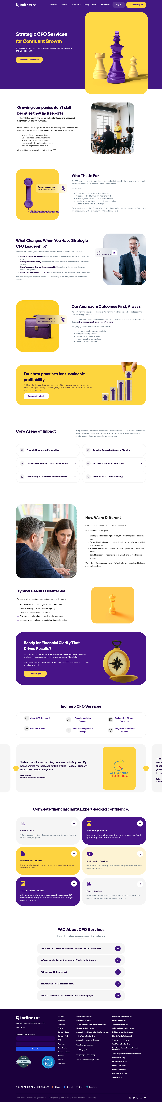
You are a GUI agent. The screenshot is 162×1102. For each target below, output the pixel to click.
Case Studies (62, 1048)
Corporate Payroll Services (121, 1040)
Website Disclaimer (78, 1098)
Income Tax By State (119, 1069)
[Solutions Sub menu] (68, 4)
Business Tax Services (31, 861)
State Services (117, 1077)
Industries (75, 5)
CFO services (66, 252)
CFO (76, 181)
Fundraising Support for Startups (83, 730)
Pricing (86, 5)
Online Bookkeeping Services (122, 1016)
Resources (105, 5)
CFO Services (27, 830)
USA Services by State (119, 1073)
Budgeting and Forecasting (85, 1055)
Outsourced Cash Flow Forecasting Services (91, 1024)
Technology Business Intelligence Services (126, 1054)
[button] (48, 450)
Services (53, 5)
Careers (61, 1060)
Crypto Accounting (118, 1058)
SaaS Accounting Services (121, 1044)
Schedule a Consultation (29, 60)
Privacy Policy (53, 1098)
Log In (118, 5)
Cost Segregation (82, 1050)
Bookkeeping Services (97, 861)
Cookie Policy (91, 1098)
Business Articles (64, 1052)
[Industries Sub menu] (80, 4)
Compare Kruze (63, 1032)
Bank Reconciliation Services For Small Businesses (125, 1049)
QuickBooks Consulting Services (87, 1060)
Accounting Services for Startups (87, 1040)
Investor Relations (37, 728)
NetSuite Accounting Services (122, 1032)
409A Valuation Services (32, 891)
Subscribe (35, 1049)
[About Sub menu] (97, 4)
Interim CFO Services (39, 718)
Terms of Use (65, 1098)
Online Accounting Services (85, 1036)
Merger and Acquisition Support (125, 730)
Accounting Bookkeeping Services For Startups (92, 1032)
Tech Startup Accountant (84, 1045)
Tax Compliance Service (120, 1024)
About (94, 5)
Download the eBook (36, 396)
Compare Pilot (63, 1036)
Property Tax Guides (119, 1066)
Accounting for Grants (83, 1020)
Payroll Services (94, 891)
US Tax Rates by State (119, 1062)
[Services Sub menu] (56, 4)
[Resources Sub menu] (109, 4)
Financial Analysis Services (85, 1028)
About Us (61, 1056)
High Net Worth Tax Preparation (122, 1036)
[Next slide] (146, 768)
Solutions (64, 5)
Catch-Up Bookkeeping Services (123, 1028)
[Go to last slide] (16, 768)
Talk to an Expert (136, 5)
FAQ (59, 1040)
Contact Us (62, 1064)
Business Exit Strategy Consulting (124, 720)
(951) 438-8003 (21, 1027)
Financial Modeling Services (82, 720)
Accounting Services (97, 830)
